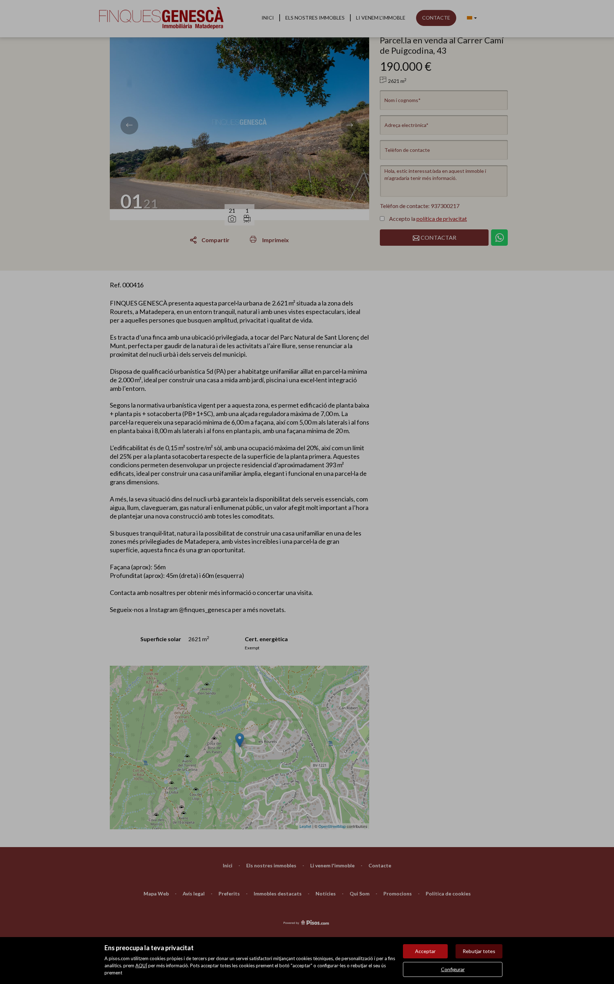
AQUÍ (141, 965)
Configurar (453, 969)
